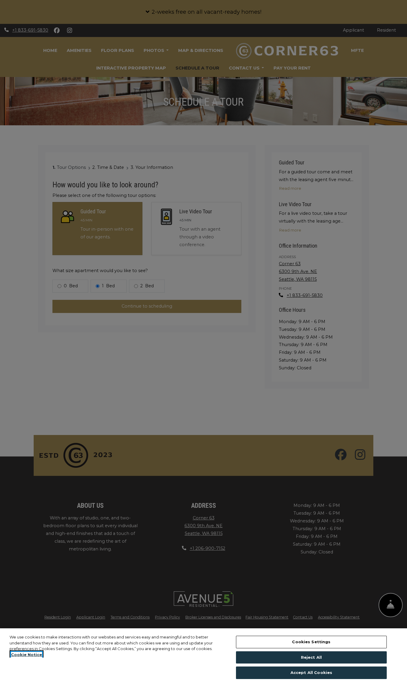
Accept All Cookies (311, 672)
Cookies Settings (311, 641)
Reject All (311, 657)
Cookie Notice (26, 654)
